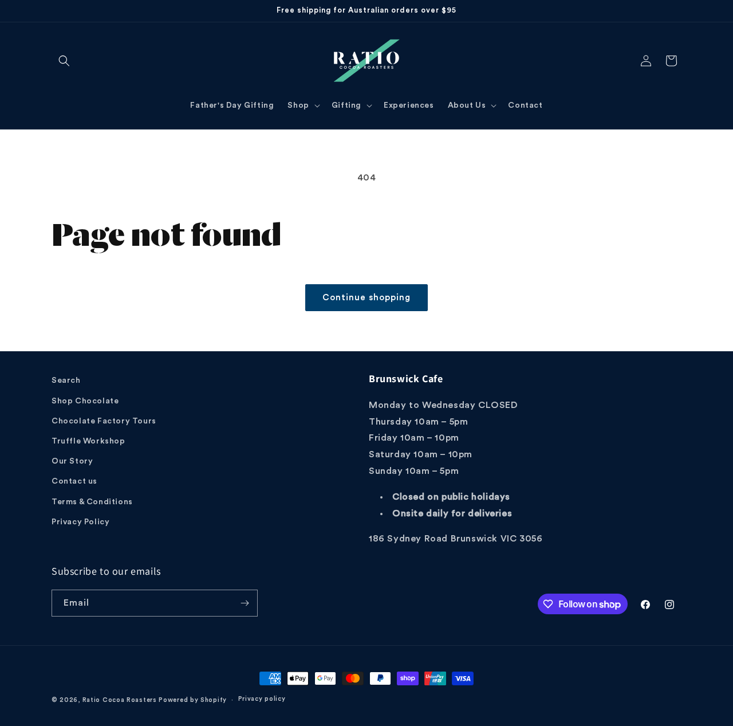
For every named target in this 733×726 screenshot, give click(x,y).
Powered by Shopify (193, 700)
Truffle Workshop (88, 441)
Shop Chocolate (85, 401)
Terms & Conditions (92, 502)
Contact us (74, 481)
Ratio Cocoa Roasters (119, 700)
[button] (64, 60)
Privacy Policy (80, 522)
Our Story (72, 461)
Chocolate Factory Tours (104, 421)
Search (66, 380)
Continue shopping (366, 297)
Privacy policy (262, 699)
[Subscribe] (244, 603)
